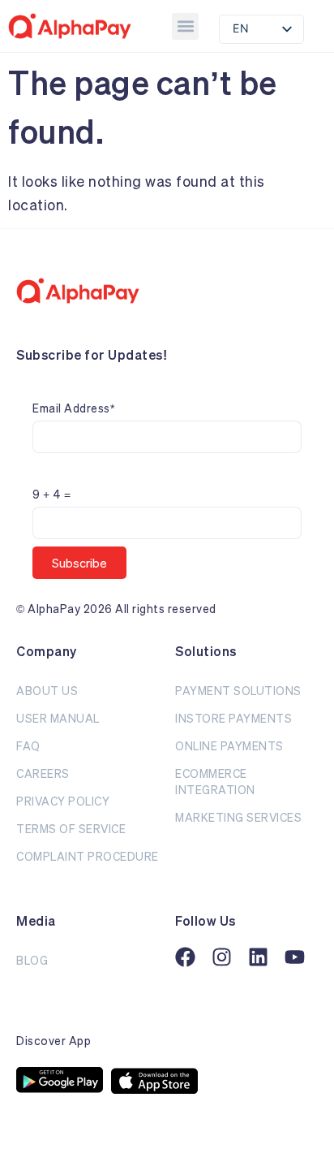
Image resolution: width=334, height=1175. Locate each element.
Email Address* (73, 408)
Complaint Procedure (87, 856)
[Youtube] (295, 957)
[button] (185, 26)
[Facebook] (185, 957)
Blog (32, 960)
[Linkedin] (258, 957)
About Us (47, 690)
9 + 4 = (51, 494)
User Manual (58, 718)
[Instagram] (222, 957)
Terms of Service (71, 828)
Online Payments (229, 746)
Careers (43, 773)
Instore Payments (233, 718)
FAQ (28, 746)
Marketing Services (238, 817)
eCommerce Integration (215, 781)
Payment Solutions (238, 690)
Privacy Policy (62, 801)
